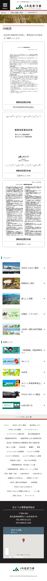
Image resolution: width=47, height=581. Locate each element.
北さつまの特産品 (30, 460)
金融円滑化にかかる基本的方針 (31, 438)
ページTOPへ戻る (22, 417)
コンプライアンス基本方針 (15, 434)
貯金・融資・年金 (17, 12)
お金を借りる (37, 473)
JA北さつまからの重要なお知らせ (18, 491)
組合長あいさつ (35, 425)
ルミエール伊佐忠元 (12, 456)
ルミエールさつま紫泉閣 (15, 451)
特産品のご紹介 (15, 460)
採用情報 (34, 482)
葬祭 (38, 447)
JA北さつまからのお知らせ (23, 487)
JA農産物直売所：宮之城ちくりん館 (23, 465)
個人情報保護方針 (34, 434)
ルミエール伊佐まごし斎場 (32, 456)
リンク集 (36, 491)
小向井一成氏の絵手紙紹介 (18, 482)
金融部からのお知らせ (15, 478)
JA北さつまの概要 (15, 429)
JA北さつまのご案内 (19, 425)
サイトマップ (29, 495)
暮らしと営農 (10, 447)
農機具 (31, 447)
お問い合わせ (16, 495)
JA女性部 (22, 447)
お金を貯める (24, 473)
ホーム (3, 12)
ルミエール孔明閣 (33, 451)
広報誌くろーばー (33, 478)
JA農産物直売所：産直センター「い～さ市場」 (23, 469)
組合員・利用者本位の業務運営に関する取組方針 (23, 443)
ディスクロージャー (31, 429)
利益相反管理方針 (11, 438)
